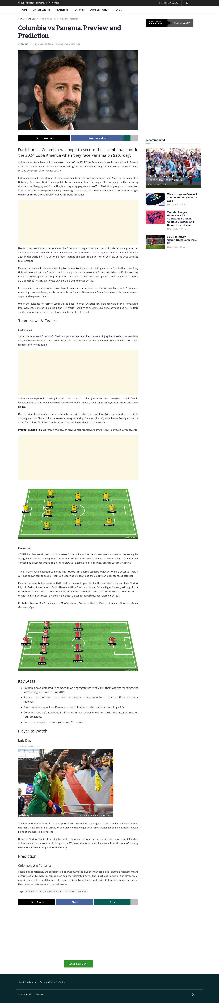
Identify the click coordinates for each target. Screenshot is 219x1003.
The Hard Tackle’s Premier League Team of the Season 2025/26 (170, 178)
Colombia (31, 891)
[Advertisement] (78, 222)
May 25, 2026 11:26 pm (176, 204)
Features (79, 9)
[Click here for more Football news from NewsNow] (159, 23)
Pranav (24, 43)
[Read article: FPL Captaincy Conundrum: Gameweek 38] (155, 242)
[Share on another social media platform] (134, 138)
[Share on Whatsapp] (127, 138)
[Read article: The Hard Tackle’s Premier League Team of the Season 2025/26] (173, 168)
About (21, 2)
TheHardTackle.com (34, 994)
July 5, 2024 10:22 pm (43, 43)
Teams (118, 9)
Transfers (61, 9)
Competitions (98, 9)
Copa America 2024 (50, 891)
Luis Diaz (69, 891)
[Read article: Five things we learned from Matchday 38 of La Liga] (155, 199)
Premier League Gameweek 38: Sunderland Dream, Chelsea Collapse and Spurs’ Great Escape (180, 219)
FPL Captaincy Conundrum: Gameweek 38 (182, 240)
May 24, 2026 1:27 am (176, 247)
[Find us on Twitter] (187, 3)
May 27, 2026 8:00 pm (157, 184)
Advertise (30, 2)
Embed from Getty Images (29, 746)
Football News (180, 23)
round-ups (30, 18)
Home (24, 9)
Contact (55, 2)
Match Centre (41, 9)
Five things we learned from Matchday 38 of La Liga (182, 197)
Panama (82, 891)
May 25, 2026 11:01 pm (176, 229)
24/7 (188, 23)
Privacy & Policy (43, 2)
